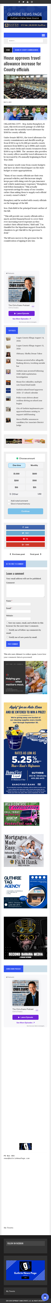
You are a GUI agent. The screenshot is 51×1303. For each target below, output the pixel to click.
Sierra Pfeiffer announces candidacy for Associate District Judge (30, 422)
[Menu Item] (19, 1)
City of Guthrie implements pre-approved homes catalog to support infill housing (30, 411)
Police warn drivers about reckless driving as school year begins (29, 400)
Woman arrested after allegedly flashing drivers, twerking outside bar (30, 363)
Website (9, 615)
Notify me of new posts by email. (23, 637)
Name (9, 600)
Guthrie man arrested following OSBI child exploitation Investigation (30, 374)
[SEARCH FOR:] (25, 40)
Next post (34, 554)
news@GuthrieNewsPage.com (16, 1159)
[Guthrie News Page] (25, 13)
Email (8, 608)
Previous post (18, 554)
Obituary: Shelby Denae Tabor (29, 353)
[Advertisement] (25, 256)
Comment (10, 582)
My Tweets (8, 1227)
